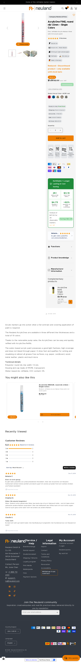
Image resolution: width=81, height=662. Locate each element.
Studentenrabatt (29, 554)
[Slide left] (38, 422)
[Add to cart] (70, 302)
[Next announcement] (77, 2)
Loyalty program (29, 561)
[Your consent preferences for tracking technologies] (3, 658)
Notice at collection (31, 660)
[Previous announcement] (4, 2)
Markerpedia (28, 569)
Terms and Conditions (45, 556)
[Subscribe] (57, 612)
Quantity (51, 125)
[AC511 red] (49, 96)
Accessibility (46, 568)
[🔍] (22, 29)
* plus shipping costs (55, 89)
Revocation (45, 564)
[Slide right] (42, 422)
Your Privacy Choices (44, 660)
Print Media (27, 565)
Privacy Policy (46, 560)
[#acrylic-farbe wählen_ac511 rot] (12, 53)
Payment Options (30, 577)
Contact (44, 550)
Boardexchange (29, 546)
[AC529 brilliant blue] (53, 96)
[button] (4, 8)
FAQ (25, 573)
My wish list (63, 553)
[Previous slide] (7, 28)
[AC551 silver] (66, 96)
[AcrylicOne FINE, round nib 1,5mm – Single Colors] (19, 53)
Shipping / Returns (30, 558)
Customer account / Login (66, 545)
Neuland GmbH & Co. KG (19, 650)
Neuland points (65, 550)
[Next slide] (38, 28)
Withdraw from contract (48, 572)
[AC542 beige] (57, 96)
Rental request (29, 550)
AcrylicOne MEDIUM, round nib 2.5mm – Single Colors (54, 385)
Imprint (44, 546)
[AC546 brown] (62, 96)
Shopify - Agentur (8, 651)
